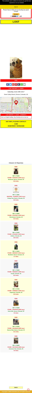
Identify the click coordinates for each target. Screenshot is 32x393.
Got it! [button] (16, 6)
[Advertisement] (16, 40)
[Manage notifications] (28, 389)
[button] (16, 102)
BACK (16, 387)
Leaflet (17, 111)
